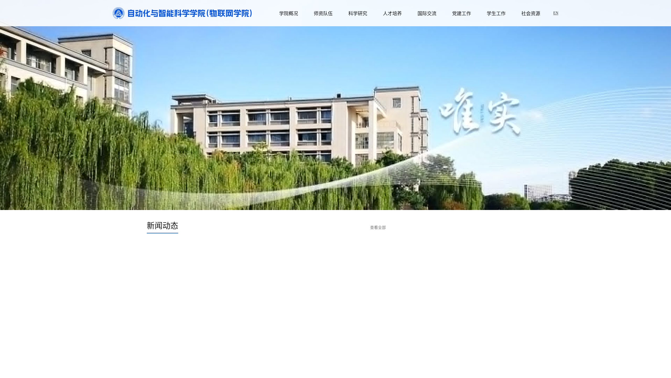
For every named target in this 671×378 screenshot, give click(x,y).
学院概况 (288, 13)
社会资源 (530, 13)
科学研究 (357, 13)
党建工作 (461, 13)
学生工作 (496, 13)
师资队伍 (323, 13)
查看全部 (378, 227)
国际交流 (427, 13)
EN (555, 13)
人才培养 (392, 13)
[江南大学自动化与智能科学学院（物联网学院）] (182, 12)
